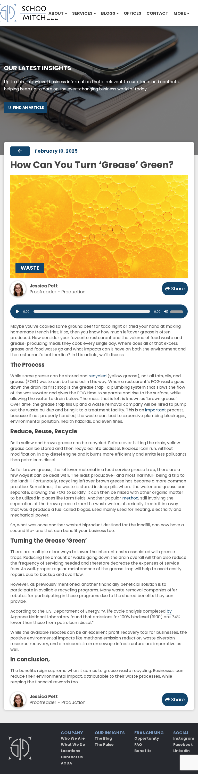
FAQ (138, 744)
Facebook (183, 744)
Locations (70, 750)
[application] (99, 311)
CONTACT (157, 13)
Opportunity (146, 738)
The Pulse (104, 744)
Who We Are (73, 738)
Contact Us (72, 757)
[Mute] (166, 311)
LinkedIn (181, 750)
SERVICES (82, 13)
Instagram (183, 738)
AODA (66, 763)
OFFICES (132, 13)
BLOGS (108, 13)
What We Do (73, 744)
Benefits (142, 750)
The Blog (103, 738)
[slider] (177, 311)
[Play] (17, 311)
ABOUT (56, 13)
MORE (180, 13)
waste (30, 267)
